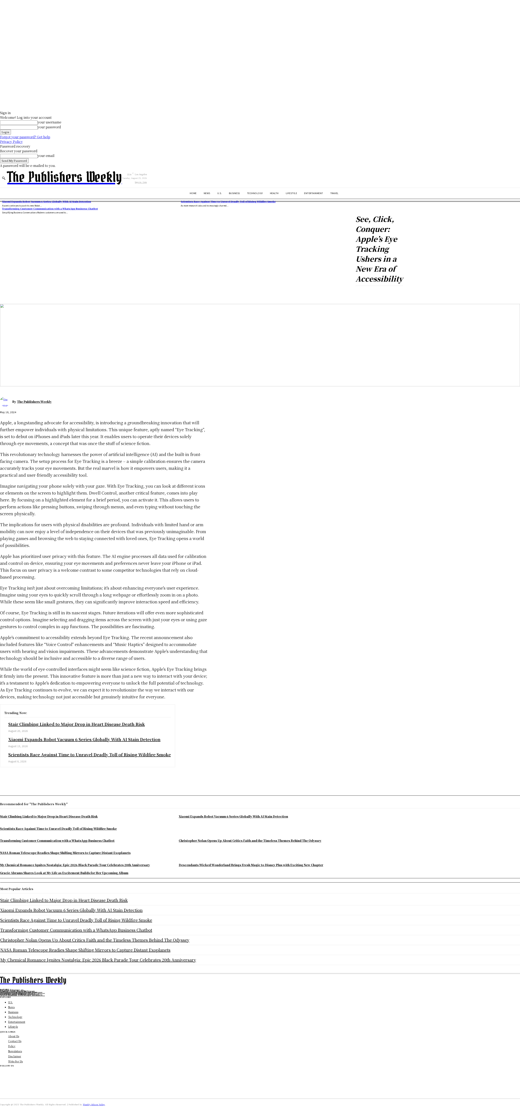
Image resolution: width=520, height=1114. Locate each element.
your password (49, 127)
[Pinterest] (36, 778)
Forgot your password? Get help (25, 137)
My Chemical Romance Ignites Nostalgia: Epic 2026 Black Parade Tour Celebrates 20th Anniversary (98, 960)
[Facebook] (6, 778)
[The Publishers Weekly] (6, 402)
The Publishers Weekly (34, 402)
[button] (3, 178)
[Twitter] (21, 778)
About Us (13, 1036)
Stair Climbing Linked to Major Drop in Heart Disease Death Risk (76, 724)
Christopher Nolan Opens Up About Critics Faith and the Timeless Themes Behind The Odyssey (94, 940)
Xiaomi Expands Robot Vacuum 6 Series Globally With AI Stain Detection (46, 201)
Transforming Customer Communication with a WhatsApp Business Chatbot (50, 208)
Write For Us (15, 1061)
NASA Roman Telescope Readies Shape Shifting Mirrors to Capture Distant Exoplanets (85, 950)
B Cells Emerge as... (13, 990)
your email (46, 155)
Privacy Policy (11, 141)
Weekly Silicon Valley (94, 1104)
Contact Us (14, 1041)
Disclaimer (14, 1056)
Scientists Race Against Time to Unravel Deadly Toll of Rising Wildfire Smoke (228, 201)
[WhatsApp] (50, 778)
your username (49, 122)
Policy (11, 1046)
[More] (102, 292)
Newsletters (15, 1051)
